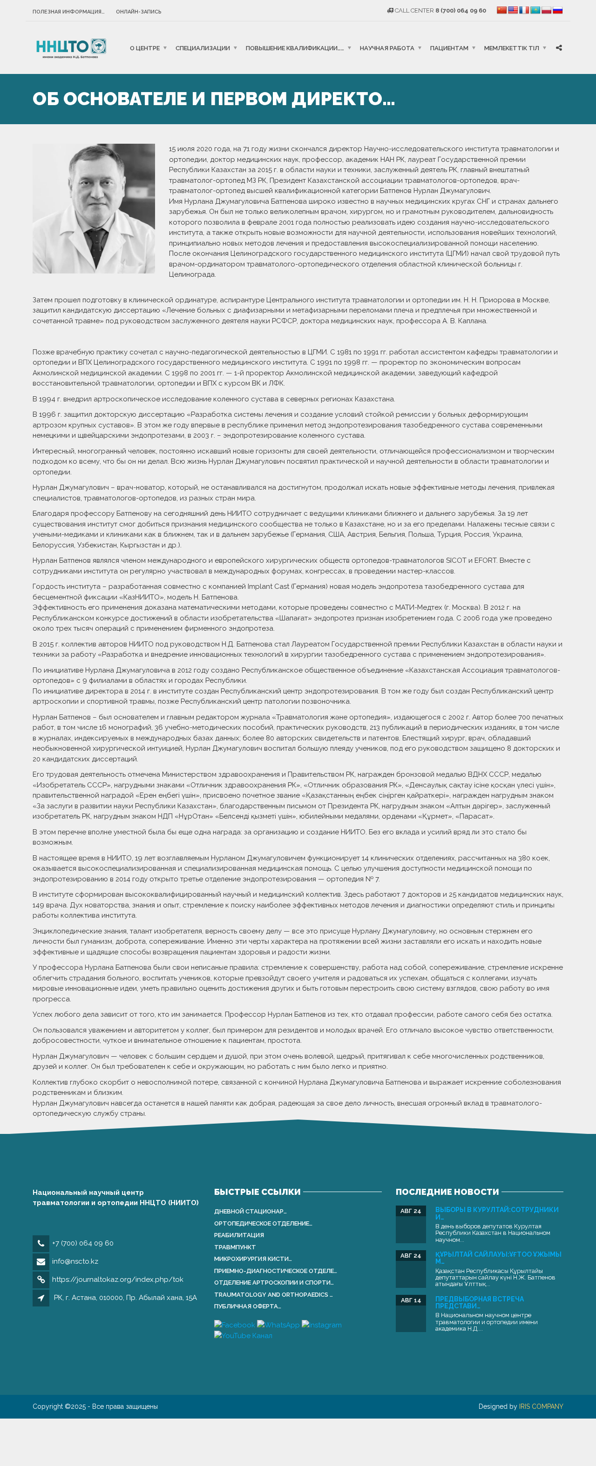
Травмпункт (235, 1247)
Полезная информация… (69, 12)
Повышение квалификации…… (295, 47)
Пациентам (449, 47)
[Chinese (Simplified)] (502, 10)
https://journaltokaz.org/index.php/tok (117, 1279)
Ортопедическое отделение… (263, 1223)
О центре (145, 47)
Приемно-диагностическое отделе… (275, 1270)
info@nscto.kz (75, 1261)
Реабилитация (239, 1235)
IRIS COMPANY (541, 1406)
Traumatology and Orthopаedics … (273, 1294)
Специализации (203, 47)
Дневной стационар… (250, 1211)
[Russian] (558, 10)
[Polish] (547, 10)
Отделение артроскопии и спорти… (274, 1282)
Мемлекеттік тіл (511, 47)
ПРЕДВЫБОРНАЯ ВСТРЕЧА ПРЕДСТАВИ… (479, 1302)
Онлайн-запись (139, 12)
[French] (524, 10)
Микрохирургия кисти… (253, 1258)
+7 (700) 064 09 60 (83, 1243)
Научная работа (387, 47)
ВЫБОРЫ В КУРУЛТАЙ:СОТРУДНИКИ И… (497, 1213)
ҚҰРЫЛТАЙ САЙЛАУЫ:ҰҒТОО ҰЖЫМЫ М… (498, 1258)
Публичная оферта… (247, 1306)
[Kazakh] (535, 10)
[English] (513, 10)
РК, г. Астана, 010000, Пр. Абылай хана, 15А (125, 1297)
